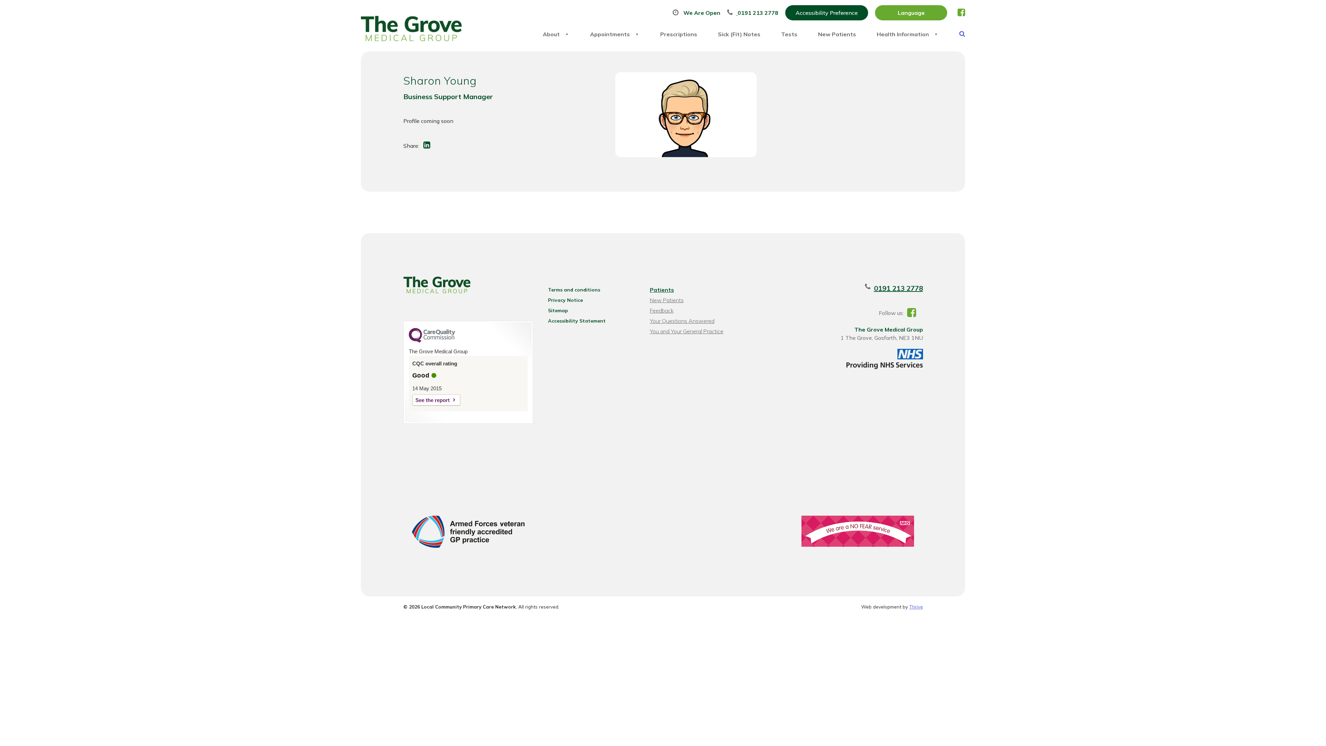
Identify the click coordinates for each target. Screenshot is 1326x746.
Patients (662, 289)
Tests (789, 34)
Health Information (903, 34)
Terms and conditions (574, 290)
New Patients (837, 34)
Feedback (662, 310)
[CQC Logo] (432, 341)
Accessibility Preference (827, 12)
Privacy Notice (565, 300)
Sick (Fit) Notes (739, 34)
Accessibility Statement (577, 321)
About (551, 34)
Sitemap (558, 310)
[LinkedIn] (427, 145)
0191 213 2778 (898, 288)
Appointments (610, 34)
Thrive (916, 607)
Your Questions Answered (682, 320)
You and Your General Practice (686, 331)
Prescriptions (678, 34)
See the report (432, 400)
